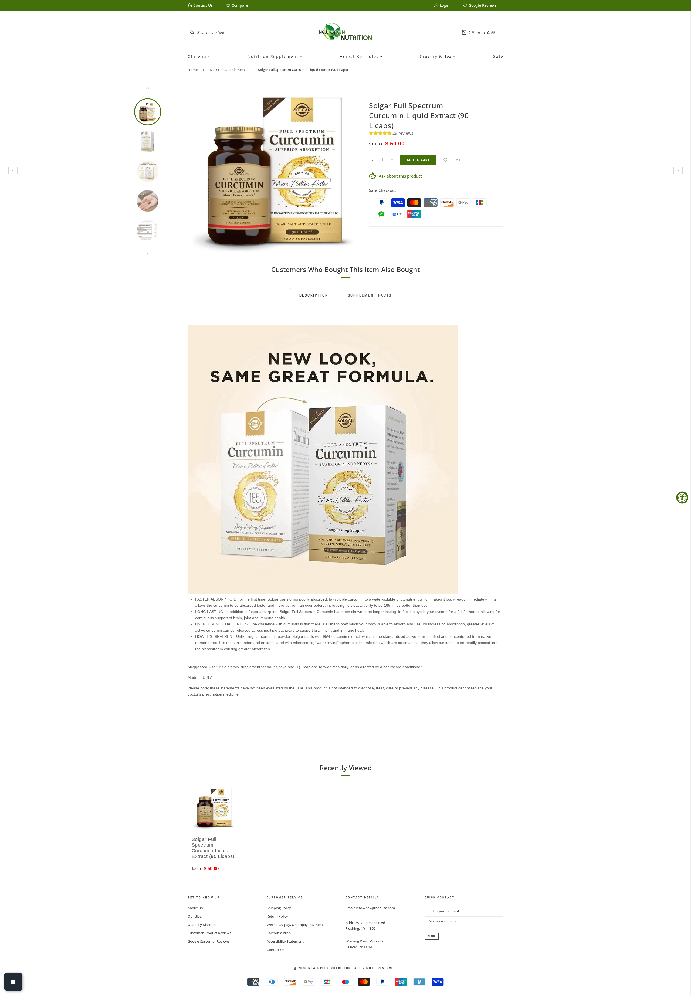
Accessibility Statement (285, 941)
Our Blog (195, 916)
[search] (192, 32)
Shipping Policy (279, 907)
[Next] (353, 170)
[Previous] (195, 170)
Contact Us (275, 949)
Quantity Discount (202, 924)
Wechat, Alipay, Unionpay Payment (295, 924)
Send (431, 936)
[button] (380, 133)
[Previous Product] (13, 170)
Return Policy (277, 916)
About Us (195, 907)
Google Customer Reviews (208, 941)
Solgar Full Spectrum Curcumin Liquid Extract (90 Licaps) (303, 69)
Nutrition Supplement (227, 69)
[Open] (13, 982)
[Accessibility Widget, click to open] (682, 498)
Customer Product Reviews (209, 933)
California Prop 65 (281, 933)
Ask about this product (400, 176)
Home (193, 69)
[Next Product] (678, 170)
